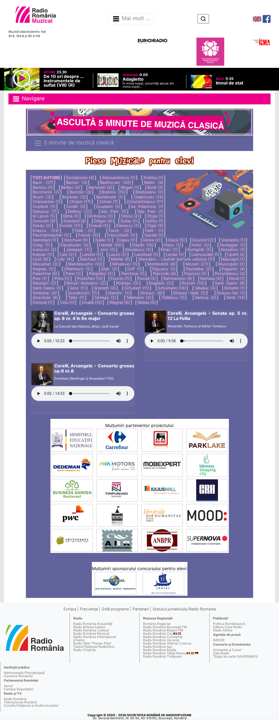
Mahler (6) (120, 259)
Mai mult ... (136, 18)
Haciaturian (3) (74, 245)
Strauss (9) (151, 293)
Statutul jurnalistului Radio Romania (184, 609)
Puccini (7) (120, 278)
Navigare (32, 98)
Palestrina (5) (45, 273)
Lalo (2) (67, 254)
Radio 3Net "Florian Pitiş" (92, 643)
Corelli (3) (75, 206)
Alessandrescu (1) (118, 177)
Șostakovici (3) (80, 177)
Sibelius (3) (205, 288)
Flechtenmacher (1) (51, 235)
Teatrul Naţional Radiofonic (94, 647)
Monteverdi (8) (161, 264)
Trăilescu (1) (173, 297)
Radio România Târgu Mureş (164, 653)
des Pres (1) (113, 211)
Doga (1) (155, 216)
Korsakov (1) (233, 249)
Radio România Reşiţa (159, 650)
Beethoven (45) (115, 182)
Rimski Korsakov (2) (86, 283)
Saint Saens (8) (230, 283)
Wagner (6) (120, 302)
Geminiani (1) (44, 240)
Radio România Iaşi (157, 647)
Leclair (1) (175, 254)
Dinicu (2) (130, 216)
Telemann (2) (138, 297)
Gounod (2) (202, 240)
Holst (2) (200, 245)
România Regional (157, 624)
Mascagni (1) (233, 259)
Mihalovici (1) (124, 264)
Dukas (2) (42, 225)
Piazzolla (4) (164, 273)
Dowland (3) (74, 221)
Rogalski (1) (160, 283)
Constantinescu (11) (145, 201)
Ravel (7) (237, 278)
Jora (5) (107, 249)
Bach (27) (43, 182)
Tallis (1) (76, 297)
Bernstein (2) (100, 187)
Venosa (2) (205, 297)
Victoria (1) (42, 302)
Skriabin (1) (234, 288)
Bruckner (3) (74, 197)
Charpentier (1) (46, 201)
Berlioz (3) (70, 187)
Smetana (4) (45, 293)
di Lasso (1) (44, 216)
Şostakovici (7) (82, 293)
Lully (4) (64, 259)
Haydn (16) (143, 245)
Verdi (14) (235, 297)
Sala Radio (221, 653)
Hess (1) (172, 245)
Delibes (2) (78, 211)
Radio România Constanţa (163, 637)
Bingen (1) (130, 187)
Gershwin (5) (76, 240)
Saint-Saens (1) (47, 288)
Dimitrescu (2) (100, 216)
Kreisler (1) (42, 254)
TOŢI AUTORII (46, 177)
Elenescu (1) (127, 225)
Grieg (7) (41, 245)
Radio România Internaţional (94, 637)
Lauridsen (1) (146, 254)
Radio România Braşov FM (163, 630)
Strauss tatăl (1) (189, 293)
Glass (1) (127, 240)
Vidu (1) (67, 302)
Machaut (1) (91, 259)
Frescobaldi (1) (121, 235)
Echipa (69, 609)
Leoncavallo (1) (205, 254)
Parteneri (141, 609)
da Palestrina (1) (147, 206)
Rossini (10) (193, 283)
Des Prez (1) (150, 211)
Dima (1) (70, 216)
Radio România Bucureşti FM (165, 627)
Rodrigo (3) (127, 283)
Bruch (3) (42, 197)
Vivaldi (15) (92, 302)
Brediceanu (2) (149, 192)
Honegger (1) (232, 245)
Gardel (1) (154, 235)
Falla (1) (84, 230)
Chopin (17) (80, 201)
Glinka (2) (151, 240)
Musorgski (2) (231, 264)
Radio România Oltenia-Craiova (167, 643)
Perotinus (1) (132, 273)
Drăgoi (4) (103, 221)
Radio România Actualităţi (93, 624)
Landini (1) (91, 254)
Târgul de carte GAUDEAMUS (235, 656)
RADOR (219, 640)
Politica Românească (229, 624)
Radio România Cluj (158, 633)
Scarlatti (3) (105, 288)
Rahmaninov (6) (177, 278)
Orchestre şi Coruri (227, 650)
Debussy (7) (45, 211)
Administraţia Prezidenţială (24, 673)
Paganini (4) (233, 269)
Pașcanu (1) (163, 269)
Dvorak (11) (69, 225)
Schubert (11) (136, 288)
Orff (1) (135, 269)
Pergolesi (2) (101, 273)
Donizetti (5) (44, 221)
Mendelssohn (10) (85, 264)
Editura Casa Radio (227, 627)
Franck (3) (88, 235)
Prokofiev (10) (90, 278)
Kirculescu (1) (138, 249)
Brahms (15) (113, 192)
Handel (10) (110, 245)
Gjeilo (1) (103, 240)
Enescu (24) (46, 230)
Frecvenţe (89, 609)
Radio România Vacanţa (161, 640)
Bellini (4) (153, 182)
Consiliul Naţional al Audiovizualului (31, 705)
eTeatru (79, 640)
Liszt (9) (40, 259)
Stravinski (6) (45, 297)
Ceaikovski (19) (148, 197)
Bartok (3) (76, 182)
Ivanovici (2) (44, 249)
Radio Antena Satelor (89, 627)
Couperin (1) (108, 206)
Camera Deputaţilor (19, 689)
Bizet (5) (155, 187)
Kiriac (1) (169, 249)
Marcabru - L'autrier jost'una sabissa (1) (176, 259)
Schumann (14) (172, 288)
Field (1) (154, 230)
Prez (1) (40, 278)
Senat (8, 686)
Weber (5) (147, 302)
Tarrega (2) (105, 297)
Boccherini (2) (46, 192)
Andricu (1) (153, 177)
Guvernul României (18, 676)
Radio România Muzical (91, 633)
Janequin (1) (77, 249)
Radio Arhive (222, 630)
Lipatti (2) (236, 254)
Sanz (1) (77, 288)
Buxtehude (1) (109, 197)
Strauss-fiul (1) (231, 293)
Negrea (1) (43, 269)
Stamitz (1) (118, 293)
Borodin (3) (81, 192)
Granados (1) (233, 240)
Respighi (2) (44, 283)
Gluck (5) (176, 240)
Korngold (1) (199, 249)
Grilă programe (115, 609)
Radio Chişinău (84, 650)
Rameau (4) (210, 278)
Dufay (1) (129, 221)
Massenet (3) (45, 264)
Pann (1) (73, 273)
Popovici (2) (195, 273)
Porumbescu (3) (230, 273)
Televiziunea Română (20, 702)
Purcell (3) (146, 278)
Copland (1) (44, 206)
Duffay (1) (154, 221)
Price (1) (61, 278)
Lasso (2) (117, 254)
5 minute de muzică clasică (78, 142)
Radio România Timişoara (162, 656)
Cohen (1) (108, 201)
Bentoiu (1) (42, 187)
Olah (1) (109, 269)
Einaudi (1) (98, 225)
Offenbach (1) (77, 269)
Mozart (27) (197, 264)
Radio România (15, 699)
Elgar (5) (155, 225)
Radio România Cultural (91, 630)
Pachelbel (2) (198, 269)
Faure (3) (119, 230)
